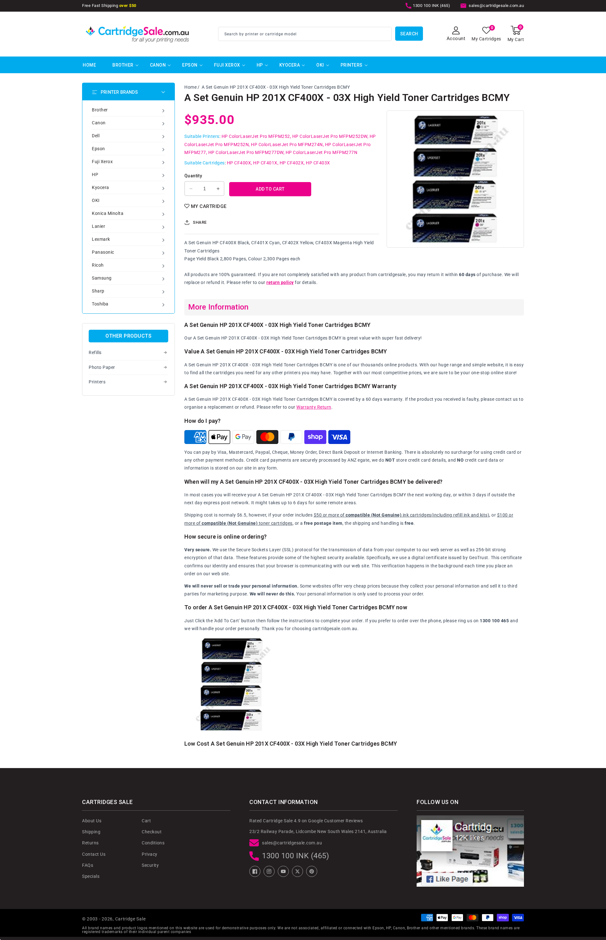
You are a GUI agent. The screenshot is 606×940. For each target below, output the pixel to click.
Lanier (98, 226)
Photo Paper (102, 367)
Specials (90, 876)
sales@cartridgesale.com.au (292, 842)
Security (150, 865)
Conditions (153, 842)
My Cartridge (209, 206)
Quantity (193, 175)
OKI (320, 65)
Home (190, 87)
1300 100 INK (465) (295, 855)
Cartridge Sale (130, 918)
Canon (158, 65)
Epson (190, 65)
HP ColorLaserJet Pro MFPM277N (322, 152)
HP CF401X (265, 162)
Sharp (98, 290)
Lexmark (101, 239)
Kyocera (289, 65)
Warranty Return (313, 407)
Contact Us (93, 854)
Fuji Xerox (227, 65)
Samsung (102, 278)
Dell (95, 135)
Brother (123, 65)
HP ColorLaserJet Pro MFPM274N (287, 144)
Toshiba (100, 303)
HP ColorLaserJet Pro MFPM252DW (329, 136)
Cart (146, 820)
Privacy (149, 854)
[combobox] (305, 34)
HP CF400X (239, 162)
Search (409, 33)
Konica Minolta (107, 213)
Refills (95, 352)
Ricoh (98, 265)
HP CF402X (292, 162)
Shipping (91, 831)
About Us (91, 820)
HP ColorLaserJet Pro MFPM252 (256, 136)
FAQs (87, 865)
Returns (90, 842)
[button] (516, 34)
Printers (352, 65)
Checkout (152, 831)
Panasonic (103, 252)
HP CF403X (318, 162)
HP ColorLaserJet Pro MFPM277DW (245, 152)
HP (260, 65)
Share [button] (200, 222)
